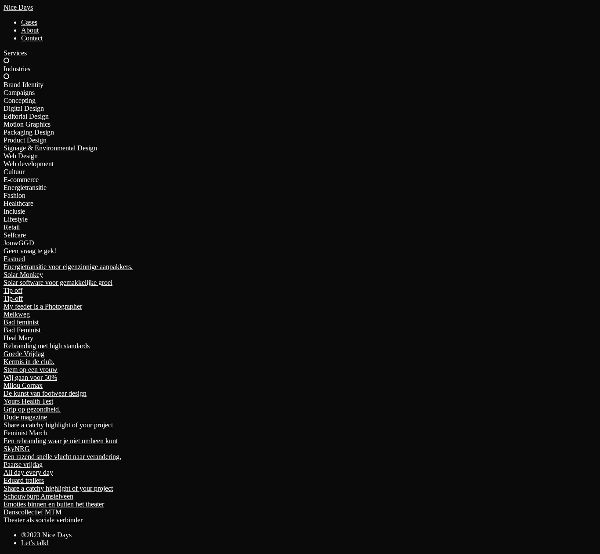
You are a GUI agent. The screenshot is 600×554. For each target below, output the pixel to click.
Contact (32, 38)
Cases (29, 22)
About (30, 30)
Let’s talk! (35, 543)
